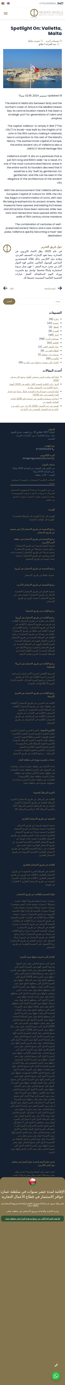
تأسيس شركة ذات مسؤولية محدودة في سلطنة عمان (33, 781)
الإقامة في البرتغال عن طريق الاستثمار (37, 799)
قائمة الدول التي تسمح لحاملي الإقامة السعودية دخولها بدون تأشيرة (33, 1073)
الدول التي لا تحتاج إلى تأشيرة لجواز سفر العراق (32, 1102)
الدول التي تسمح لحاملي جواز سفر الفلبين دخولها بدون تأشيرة (34, 1091)
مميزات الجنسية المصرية (43, 930)
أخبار (56, 334)
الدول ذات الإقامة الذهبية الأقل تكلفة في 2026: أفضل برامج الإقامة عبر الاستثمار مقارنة (34, 386)
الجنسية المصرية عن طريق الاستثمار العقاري (33, 843)
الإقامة (56, 342)
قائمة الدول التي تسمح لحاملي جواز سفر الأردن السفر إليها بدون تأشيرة (33, 1149)
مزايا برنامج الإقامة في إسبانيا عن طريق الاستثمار (33, 932)
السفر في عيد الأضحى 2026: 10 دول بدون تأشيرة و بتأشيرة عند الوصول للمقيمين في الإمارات (35, 407)
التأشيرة (55, 358)
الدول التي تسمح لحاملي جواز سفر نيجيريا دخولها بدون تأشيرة (32, 1109)
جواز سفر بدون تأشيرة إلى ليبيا (35, 1094)
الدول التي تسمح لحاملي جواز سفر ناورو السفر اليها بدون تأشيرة (34, 1077)
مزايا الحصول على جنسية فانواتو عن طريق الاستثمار (33, 939)
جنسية (37, 40)
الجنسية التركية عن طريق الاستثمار (35, 593)
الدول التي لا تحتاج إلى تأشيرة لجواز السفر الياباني (34, 1127)
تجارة (56, 319)
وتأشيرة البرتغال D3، (45, 809)
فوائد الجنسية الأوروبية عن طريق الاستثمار (33, 912)
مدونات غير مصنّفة (50, 354)
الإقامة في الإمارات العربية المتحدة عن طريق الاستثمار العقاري (33, 879)
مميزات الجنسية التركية (37, 910)
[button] (32, 1219)
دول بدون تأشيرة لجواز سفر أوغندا (37, 1105)
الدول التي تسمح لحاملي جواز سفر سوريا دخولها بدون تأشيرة (34, 1144)
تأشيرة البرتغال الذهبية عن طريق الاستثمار (33, 801)
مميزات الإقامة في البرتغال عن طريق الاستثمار (33, 925)
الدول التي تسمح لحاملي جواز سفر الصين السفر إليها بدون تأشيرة (33, 1132)
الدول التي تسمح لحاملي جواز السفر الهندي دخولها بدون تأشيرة (33, 1081)
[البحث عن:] (39, 301)
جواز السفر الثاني (51, 346)
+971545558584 (47, 3)
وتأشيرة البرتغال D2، (24, 809)
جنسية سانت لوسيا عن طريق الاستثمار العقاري (35, 840)
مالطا (30, 40)
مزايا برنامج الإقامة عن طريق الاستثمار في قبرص (34, 935)
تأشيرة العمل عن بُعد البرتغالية (35, 804)
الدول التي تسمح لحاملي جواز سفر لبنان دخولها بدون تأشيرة (34, 1097)
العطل (56, 327)
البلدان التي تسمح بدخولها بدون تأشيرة (41, 362)
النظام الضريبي (52, 350)
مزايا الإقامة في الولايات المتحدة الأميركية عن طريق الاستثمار (34, 922)
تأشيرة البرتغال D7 (23, 805)
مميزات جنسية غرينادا (45, 907)
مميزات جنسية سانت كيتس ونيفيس (28, 904)
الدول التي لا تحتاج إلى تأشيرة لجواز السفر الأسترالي (34, 1124)
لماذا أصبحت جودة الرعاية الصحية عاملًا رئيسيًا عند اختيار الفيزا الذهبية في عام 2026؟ (33, 393)
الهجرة (56, 330)
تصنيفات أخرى (52, 40)
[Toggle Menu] (6, 13)
